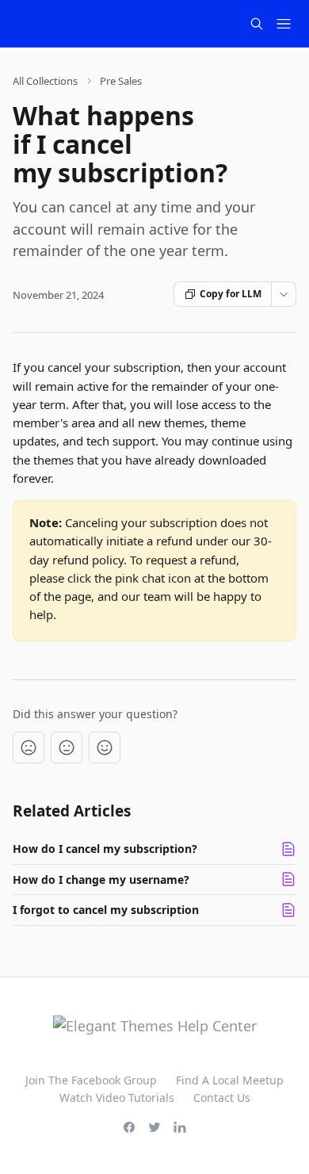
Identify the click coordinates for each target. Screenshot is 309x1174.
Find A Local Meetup (230, 1080)
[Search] (256, 24)
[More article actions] (283, 294)
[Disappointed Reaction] (28, 747)
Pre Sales (121, 81)
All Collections (45, 81)
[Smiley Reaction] (104, 747)
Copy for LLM (230, 293)
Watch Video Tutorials (116, 1097)
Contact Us (221, 1097)
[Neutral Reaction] (66, 747)
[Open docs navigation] (283, 24)
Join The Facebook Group (91, 1080)
